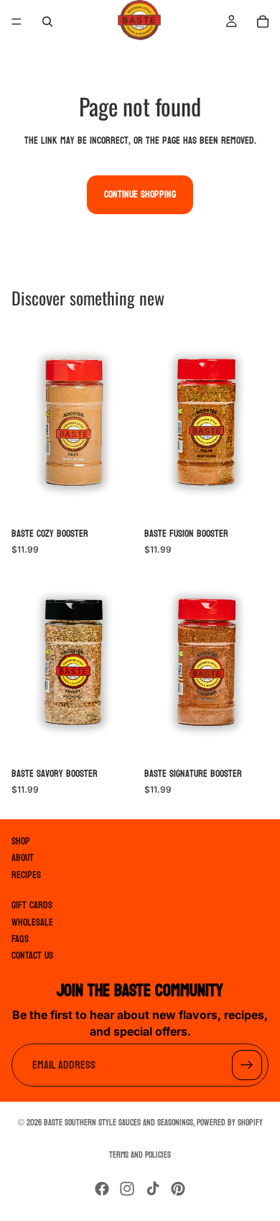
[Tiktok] (153, 1188)
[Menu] (16, 21)
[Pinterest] (178, 1188)
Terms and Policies (140, 1155)
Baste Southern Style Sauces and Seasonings (118, 1122)
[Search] (47, 21)
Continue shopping (140, 194)
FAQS (20, 939)
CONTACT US (32, 956)
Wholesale (32, 922)
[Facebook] (102, 1188)
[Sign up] (247, 1066)
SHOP (20, 841)
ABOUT (22, 858)
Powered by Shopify (230, 1122)
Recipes (26, 875)
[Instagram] (127, 1188)
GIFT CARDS (31, 906)
